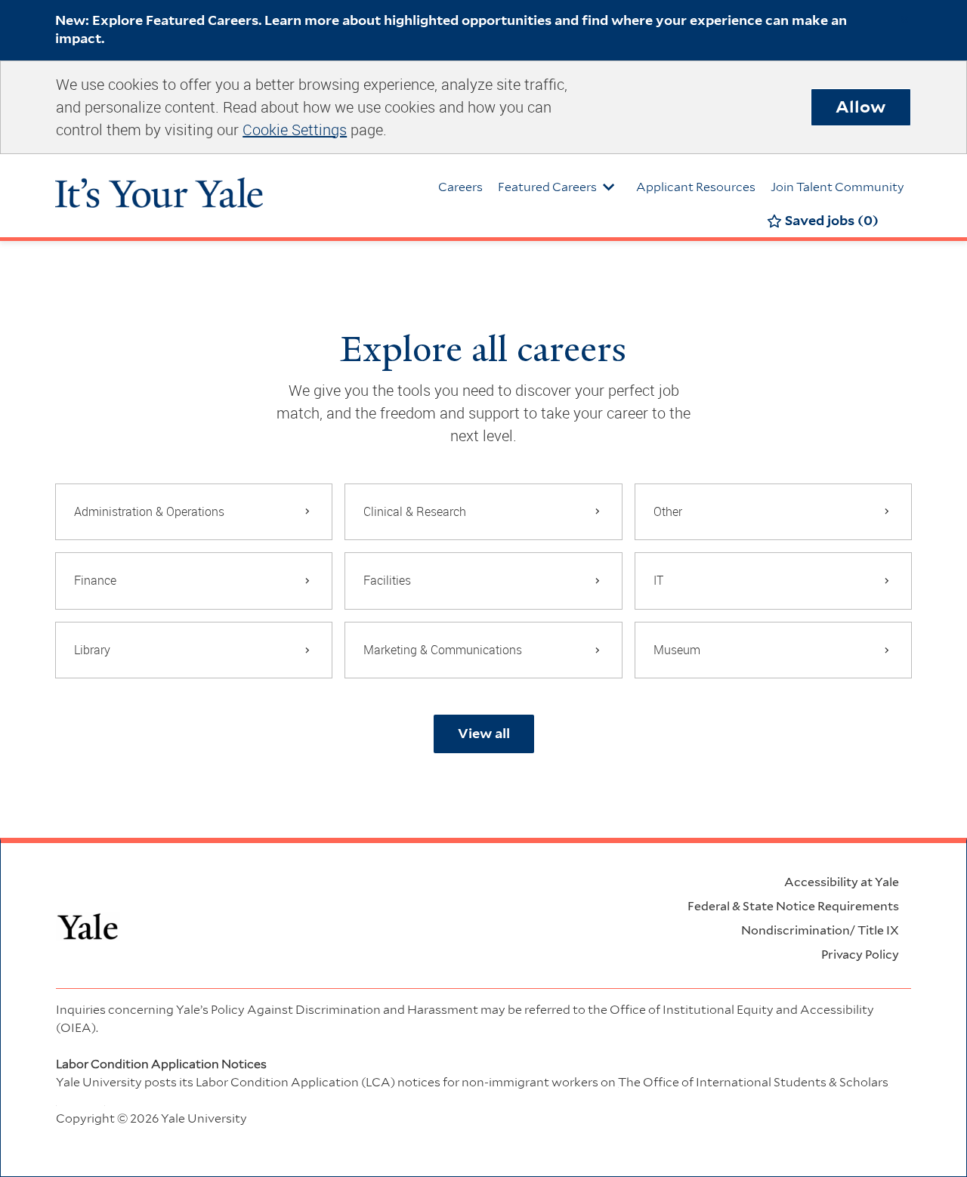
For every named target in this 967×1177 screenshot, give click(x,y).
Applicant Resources (695, 187)
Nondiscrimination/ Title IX (820, 930)
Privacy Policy (860, 954)
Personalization (747, 1136)
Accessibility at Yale (841, 882)
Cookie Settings (295, 129)
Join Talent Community (837, 187)
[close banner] (904, 19)
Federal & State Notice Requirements (793, 906)
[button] (484, 734)
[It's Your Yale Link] (159, 185)
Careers (460, 187)
